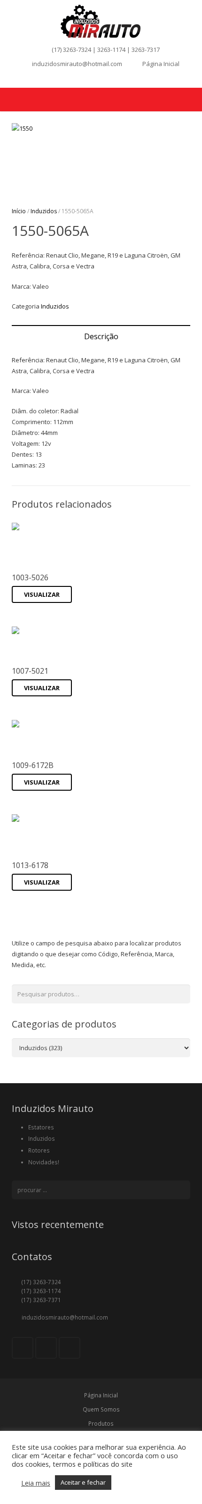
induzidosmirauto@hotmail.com (77, 63)
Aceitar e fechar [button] (83, 1482)
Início (19, 211)
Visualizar (42, 594)
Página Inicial (160, 63)
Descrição (101, 336)
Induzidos (44, 211)
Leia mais (35, 1483)
